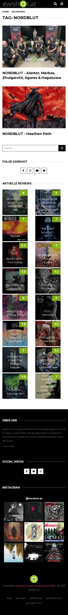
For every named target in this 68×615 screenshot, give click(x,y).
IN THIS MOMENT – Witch (48, 232)
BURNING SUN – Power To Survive (48, 259)
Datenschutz (54, 598)
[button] (13, 511)
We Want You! (34, 603)
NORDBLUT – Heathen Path (26, 134)
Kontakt (21, 598)
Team (9, 598)
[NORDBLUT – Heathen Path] (34, 107)
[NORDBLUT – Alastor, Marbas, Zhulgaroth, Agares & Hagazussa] (34, 47)
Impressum (35, 598)
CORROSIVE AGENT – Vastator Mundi (48, 364)
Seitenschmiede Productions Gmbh (35, 585)
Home (5, 12)
